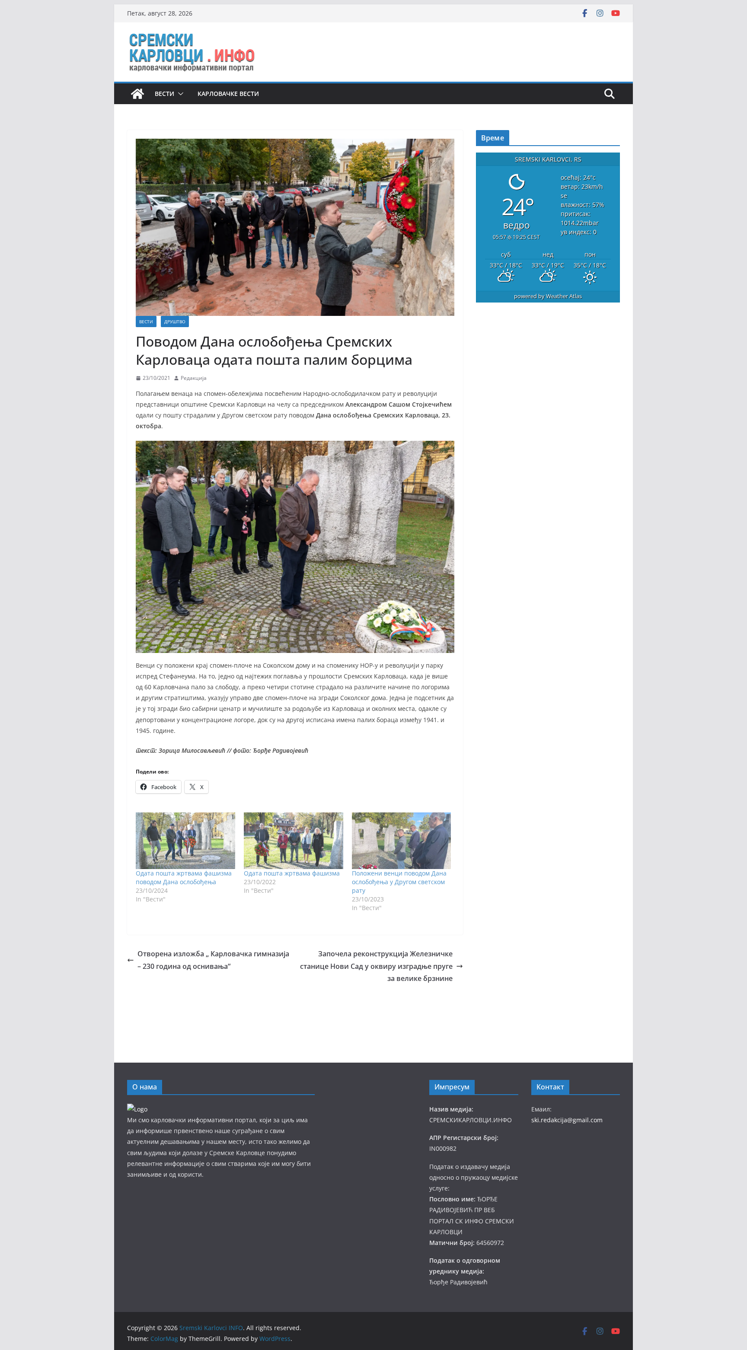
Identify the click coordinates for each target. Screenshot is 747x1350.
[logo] (137, 1109)
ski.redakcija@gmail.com (567, 1120)
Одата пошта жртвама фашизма (292, 873)
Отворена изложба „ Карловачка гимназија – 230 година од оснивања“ (213, 960)
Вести (164, 93)
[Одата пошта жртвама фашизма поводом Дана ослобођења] (185, 840)
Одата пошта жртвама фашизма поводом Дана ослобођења (184, 877)
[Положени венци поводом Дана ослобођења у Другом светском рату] (401, 840)
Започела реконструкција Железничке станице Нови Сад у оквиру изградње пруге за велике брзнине (376, 966)
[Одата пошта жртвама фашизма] (293, 840)
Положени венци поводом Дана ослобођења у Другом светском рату (399, 882)
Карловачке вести (228, 93)
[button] (179, 94)
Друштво (174, 321)
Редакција (194, 378)
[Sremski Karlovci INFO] (137, 93)
